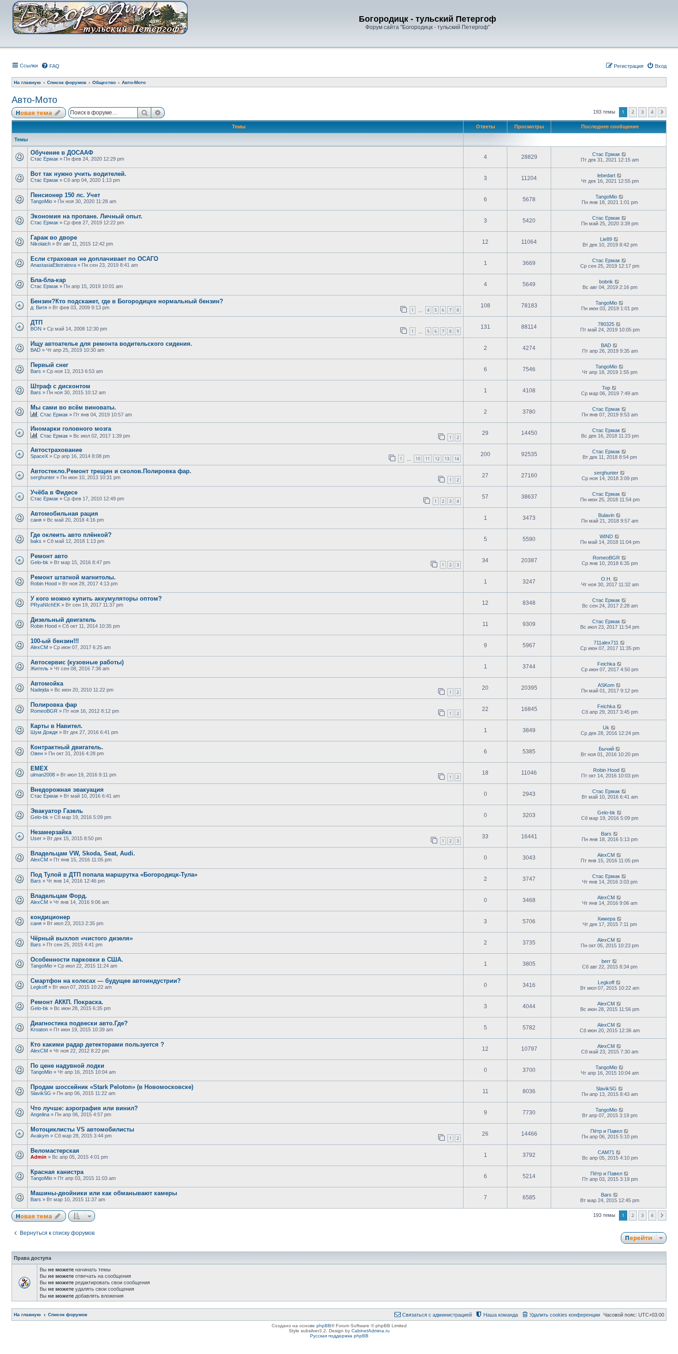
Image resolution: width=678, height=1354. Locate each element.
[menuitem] (50, 66)
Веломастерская (54, 1150)
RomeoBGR (606, 557)
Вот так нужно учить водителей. (78, 173)
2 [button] (632, 111)
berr (606, 961)
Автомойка (46, 683)
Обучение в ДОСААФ (61, 152)
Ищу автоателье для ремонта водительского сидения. (111, 343)
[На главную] (100, 17)
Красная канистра (56, 1171)
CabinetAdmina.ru (370, 1330)
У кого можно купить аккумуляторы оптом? (96, 598)
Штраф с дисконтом (60, 386)
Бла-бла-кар (48, 280)
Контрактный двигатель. (66, 747)
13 (447, 459)
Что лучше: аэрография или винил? (84, 1108)
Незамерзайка (50, 832)
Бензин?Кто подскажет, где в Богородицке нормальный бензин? (126, 301)
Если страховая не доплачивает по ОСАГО (94, 258)
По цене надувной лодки (67, 1065)
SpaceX (39, 456)
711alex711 (606, 642)
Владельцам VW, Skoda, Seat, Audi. (82, 853)
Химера (606, 918)
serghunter (42, 477)
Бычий (606, 749)
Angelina (39, 1114)
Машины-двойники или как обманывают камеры (103, 1193)
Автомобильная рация (64, 513)
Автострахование (56, 449)
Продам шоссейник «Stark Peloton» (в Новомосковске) (111, 1086)
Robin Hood (43, 583)
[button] (662, 112)
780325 (606, 324)
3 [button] (642, 111)
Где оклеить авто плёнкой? (71, 534)
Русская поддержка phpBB (339, 1335)
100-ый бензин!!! (54, 641)
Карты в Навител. (56, 725)
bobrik (606, 281)
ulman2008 (42, 774)
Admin (38, 1157)
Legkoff (38, 987)
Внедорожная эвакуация (67, 789)
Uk (606, 727)
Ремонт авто (49, 556)
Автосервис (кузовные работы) (77, 662)
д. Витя (38, 307)
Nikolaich (40, 244)
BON (36, 328)
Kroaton (39, 1029)
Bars (35, 371)
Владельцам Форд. (58, 895)
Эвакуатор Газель (56, 810)
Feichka (606, 664)
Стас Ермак (44, 159)
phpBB (323, 1325)
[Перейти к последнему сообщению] (624, 154)
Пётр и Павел (606, 1131)
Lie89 (606, 239)
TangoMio (41, 201)
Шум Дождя (44, 732)
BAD (35, 350)
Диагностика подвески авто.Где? (79, 1023)
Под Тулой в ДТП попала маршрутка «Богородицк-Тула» (113, 874)
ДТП (36, 322)
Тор (606, 388)
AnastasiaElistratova (53, 265)
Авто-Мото (34, 100)
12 (437, 459)
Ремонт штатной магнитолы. (73, 577)
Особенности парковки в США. (76, 959)
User (36, 838)
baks (36, 541)
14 (456, 459)
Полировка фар (53, 704)
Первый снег (49, 364)
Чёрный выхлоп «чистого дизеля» (81, 938)
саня (36, 520)
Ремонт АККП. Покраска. (66, 1002)
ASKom (606, 685)
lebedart (606, 175)
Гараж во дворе (53, 237)
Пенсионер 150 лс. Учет (65, 195)
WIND (606, 536)
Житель (39, 668)
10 (418, 459)
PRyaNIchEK (45, 605)
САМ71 (606, 1152)
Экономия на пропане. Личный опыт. (86, 216)
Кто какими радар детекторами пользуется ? (97, 1044)
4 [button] (652, 111)
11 (427, 459)
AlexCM (39, 647)
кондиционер (50, 917)
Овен (36, 753)
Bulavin (606, 515)
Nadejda (39, 689)
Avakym (39, 1135)
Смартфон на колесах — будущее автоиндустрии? (105, 980)
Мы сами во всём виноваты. (73, 407)
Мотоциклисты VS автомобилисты (82, 1129)
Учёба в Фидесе (53, 492)
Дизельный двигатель (63, 619)
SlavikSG (40, 1093)
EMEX (39, 768)
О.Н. (606, 579)
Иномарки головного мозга (70, 428)
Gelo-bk (39, 562)
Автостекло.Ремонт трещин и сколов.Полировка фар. (110, 471)
